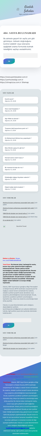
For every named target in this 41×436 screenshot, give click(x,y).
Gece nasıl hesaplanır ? (12, 109)
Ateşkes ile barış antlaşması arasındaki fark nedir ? (19, 202)
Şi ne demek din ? (8, 220)
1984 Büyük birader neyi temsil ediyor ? (15, 213)
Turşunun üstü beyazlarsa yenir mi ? (16, 128)
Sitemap (25, 82)
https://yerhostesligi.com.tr (11, 79)
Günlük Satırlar (29, 9)
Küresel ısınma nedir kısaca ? (14, 158)
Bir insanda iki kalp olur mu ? (14, 167)
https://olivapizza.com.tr (10, 82)
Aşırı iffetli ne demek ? (12, 118)
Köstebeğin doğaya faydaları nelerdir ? (17, 177)
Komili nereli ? (9, 99)
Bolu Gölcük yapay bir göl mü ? (15, 148)
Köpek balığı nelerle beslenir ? (14, 187)
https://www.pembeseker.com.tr (14, 77)
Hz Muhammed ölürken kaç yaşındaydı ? (18, 138)
